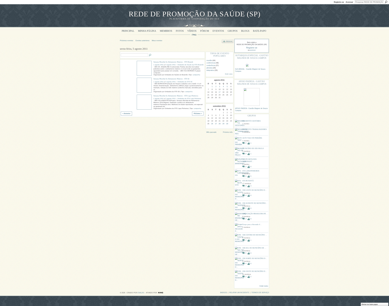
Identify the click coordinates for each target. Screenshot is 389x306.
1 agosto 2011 (158, 65)
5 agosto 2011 (170, 65)
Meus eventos (157, 40)
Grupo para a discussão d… (252, 224)
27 (216, 124)
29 (223, 124)
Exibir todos (228, 74)
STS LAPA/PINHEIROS (250, 171)
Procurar (386, 2)
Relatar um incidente (239, 292)
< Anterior (126, 113)
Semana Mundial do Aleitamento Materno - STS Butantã (173, 62)
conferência (211, 65)
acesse (253, 50)
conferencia (211, 63)
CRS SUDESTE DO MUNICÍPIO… (254, 203)
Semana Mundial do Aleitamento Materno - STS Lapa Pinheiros (175, 96)
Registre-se (339, 2)
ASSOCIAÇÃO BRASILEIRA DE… (255, 214)
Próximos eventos (126, 40)
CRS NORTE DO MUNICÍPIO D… (254, 258)
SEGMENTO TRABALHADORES (254, 129)
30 (227, 124)
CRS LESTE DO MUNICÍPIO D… (254, 190)
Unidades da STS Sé (184, 82)
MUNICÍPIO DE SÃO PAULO (253, 148)
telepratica (210, 70)
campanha (196, 75)
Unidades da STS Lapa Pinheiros (189, 98)
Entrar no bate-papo (370, 304)
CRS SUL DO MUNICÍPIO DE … (254, 248)
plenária (209, 68)
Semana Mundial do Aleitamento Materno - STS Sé (171, 79)
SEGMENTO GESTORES (251, 121)
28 (219, 124)
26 (212, 124)
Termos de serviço (260, 292)
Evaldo (141, 293)
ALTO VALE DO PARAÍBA (252, 138)
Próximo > (198, 113)
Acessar (349, 2)
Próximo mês (228, 132)
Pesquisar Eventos (150, 55)
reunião (209, 60)
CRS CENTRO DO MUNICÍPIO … (254, 235)
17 (219, 92)
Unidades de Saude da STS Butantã (190, 65)
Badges (223, 292)
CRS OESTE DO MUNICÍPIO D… (254, 271)
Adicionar (229, 41)
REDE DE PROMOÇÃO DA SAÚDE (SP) (194, 14)
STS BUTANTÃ (248, 181)
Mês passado (211, 132)
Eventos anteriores (143, 40)
